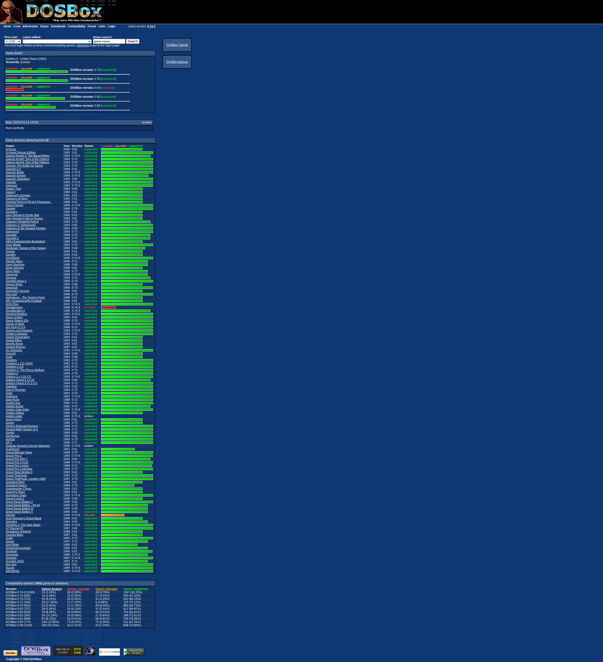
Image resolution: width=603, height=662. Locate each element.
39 (43, 608)
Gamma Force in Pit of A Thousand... (29, 202)
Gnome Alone (14, 343)
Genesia (11, 277)
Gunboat (11, 551)
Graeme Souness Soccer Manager (28, 446)
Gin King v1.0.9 (15, 327)
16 (43, 592)
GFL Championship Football (24, 301)
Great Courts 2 (15, 498)
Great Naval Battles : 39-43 (23, 505)
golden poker (14, 416)
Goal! (9, 357)
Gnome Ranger (15, 347)
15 (68, 625)
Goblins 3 (12, 373)
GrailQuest (12, 449)
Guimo (10, 541)
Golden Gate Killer (17, 409)
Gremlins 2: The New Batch (23, 525)
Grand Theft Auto (16, 475)
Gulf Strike (12, 544)
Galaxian (11, 185)
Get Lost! (11, 294)
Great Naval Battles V (19, 511)
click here (83, 45)
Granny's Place (15, 492)
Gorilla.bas (13, 436)
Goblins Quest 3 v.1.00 (20, 380)
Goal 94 (11, 353)
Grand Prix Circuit (17, 462)
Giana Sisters (14, 317)
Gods (9, 393)
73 (68, 622)
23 (68, 595)
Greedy (10, 515)
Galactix (11, 182)
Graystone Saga (16, 495)
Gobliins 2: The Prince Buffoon (25, 370)
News (7, 26)
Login (111, 26)
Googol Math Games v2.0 (22, 429)
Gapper (10, 208)
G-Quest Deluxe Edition (21, 152)
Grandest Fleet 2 (16, 485)
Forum (92, 26)
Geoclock (12, 287)
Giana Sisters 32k (17, 320)
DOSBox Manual (177, 62)
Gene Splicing (15, 268)
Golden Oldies (15, 413)
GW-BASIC (13, 571)
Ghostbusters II (15, 310)
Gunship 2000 (15, 561)
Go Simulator (14, 350)
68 (97, 618)
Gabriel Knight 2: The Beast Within (27, 155)
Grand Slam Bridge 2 (19, 472)
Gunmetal (12, 554)
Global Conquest (16, 333)
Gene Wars (13, 271)
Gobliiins (11, 360)
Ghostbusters (14, 307)
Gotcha (10, 439)
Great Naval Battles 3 (19, 502)
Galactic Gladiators (18, 179)
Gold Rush (12, 399)
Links (102, 26)
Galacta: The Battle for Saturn (24, 165)
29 (43, 602)
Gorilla (10, 432)
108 (44, 622)
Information (30, 26)
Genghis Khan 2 (16, 281)
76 (43, 612)
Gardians (11, 212)
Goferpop (12, 396)
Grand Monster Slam (19, 452)
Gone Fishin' (14, 419)
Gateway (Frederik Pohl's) (22, 221)
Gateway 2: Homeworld (21, 225)
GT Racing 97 (14, 528)
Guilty (9, 538)
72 (97, 622)
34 (68, 592)
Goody (10, 422)
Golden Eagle (14, 406)
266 (44, 625)
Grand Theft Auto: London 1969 (26, 478)
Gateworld (12, 231)
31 (97, 599)
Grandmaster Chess (18, 488)
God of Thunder (16, 390)
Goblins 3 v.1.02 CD (18, 376)
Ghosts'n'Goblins (16, 314)
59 (68, 618)
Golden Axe (13, 403)
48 (97, 592)
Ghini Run (12, 304)
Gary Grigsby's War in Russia (24, 218)
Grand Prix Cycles (17, 465)
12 (68, 602)
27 (97, 615)
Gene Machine (15, 264)
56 (43, 615)
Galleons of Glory (17, 198)
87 (43, 618)
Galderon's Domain (18, 195)
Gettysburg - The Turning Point (25, 297)
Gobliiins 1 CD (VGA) (19, 363)
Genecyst (12, 274)
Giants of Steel (15, 324)
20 (97, 625)
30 (68, 608)
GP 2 (9, 442)
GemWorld (12, 258)
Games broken (51, 589)
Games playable (106, 589)
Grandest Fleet (15, 482)
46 (97, 612)
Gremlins (11, 521)
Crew (16, 26)
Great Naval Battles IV (20, 508)
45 (43, 599)
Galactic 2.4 (13, 169)
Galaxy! (10, 192)
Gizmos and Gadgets (19, 330)
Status (44, 26)
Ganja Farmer (14, 205)
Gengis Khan (14, 284)
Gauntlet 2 (12, 238)
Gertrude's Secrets (17, 291)
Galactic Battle (15, 172)
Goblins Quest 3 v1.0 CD (21, 383)
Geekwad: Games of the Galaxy (26, 248)
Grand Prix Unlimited (19, 469)
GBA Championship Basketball (25, 241)
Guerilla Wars (14, 535)
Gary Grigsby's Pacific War (22, 215)
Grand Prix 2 (14, 455)
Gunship (11, 558)
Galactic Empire (16, 175)
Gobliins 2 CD (15, 366)
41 (97, 608)
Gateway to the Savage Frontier (26, 228)
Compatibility (77, 26)
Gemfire (11, 254)
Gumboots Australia (18, 548)
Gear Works (13, 244)
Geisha (10, 251)
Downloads (58, 26)
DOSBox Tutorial (177, 45)
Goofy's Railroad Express (22, 426)
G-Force (11, 149)
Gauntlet (11, 235)
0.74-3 (151, 26)
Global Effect (14, 340)
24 (68, 599)
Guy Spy (11, 564)
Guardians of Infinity (18, 531)
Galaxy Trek (13, 188)
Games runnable (78, 589)
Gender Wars (14, 261)
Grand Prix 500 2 (16, 459)
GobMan (11, 386)
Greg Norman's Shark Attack (23, 518)
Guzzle (10, 567)
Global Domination (18, 337)
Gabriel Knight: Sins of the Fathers (27, 159)
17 (97, 595)
